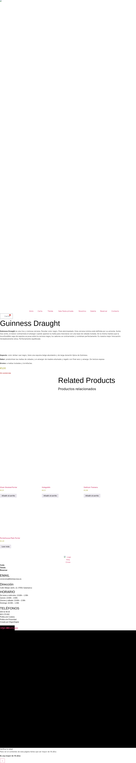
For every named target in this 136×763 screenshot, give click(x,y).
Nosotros (82, 311)
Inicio (31, 311)
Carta (40, 311)
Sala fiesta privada (65, 311)
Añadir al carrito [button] (8, 496)
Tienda (50, 311)
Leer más (5, 546)
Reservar (103, 311)
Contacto (115, 311)
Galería (93, 311)
